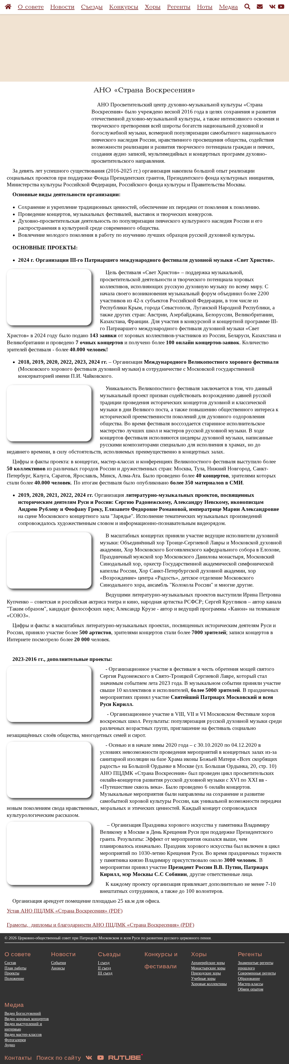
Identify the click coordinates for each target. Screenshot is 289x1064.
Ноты (205, 7)
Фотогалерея (15, 1040)
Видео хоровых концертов (27, 1018)
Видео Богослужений (23, 1013)
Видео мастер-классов (23, 1034)
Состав (10, 962)
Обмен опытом (250, 989)
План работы (15, 968)
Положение (14, 978)
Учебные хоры (203, 978)
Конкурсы (123, 7)
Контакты (18, 1057)
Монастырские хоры (208, 968)
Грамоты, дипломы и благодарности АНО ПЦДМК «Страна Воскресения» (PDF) (100, 925)
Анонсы (58, 968)
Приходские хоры (206, 973)
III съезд (105, 973)
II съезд (104, 968)
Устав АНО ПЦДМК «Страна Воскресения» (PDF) (64, 911)
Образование (249, 978)
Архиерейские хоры (208, 962)
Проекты (12, 973)
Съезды (92, 7)
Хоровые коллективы (209, 984)
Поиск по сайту (58, 1057)
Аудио (10, 1045)
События (58, 962)
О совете (31, 7)
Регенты (179, 7)
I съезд (104, 962)
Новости (62, 7)
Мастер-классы (250, 984)
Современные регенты (257, 973)
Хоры (153, 7)
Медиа (228, 7)
